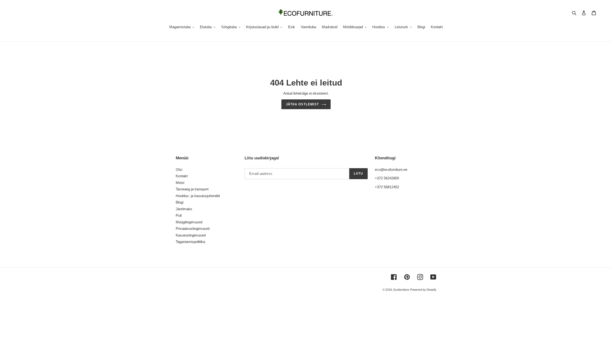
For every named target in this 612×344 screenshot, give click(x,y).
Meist (180, 183)
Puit (179, 215)
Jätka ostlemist (302, 104)
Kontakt (182, 176)
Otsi (179, 169)
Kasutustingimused (191, 235)
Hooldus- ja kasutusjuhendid (198, 196)
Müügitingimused (189, 222)
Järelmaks (184, 209)
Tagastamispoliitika (190, 242)
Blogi (179, 202)
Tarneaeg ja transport (192, 189)
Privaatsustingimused (192, 228)
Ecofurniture (401, 289)
